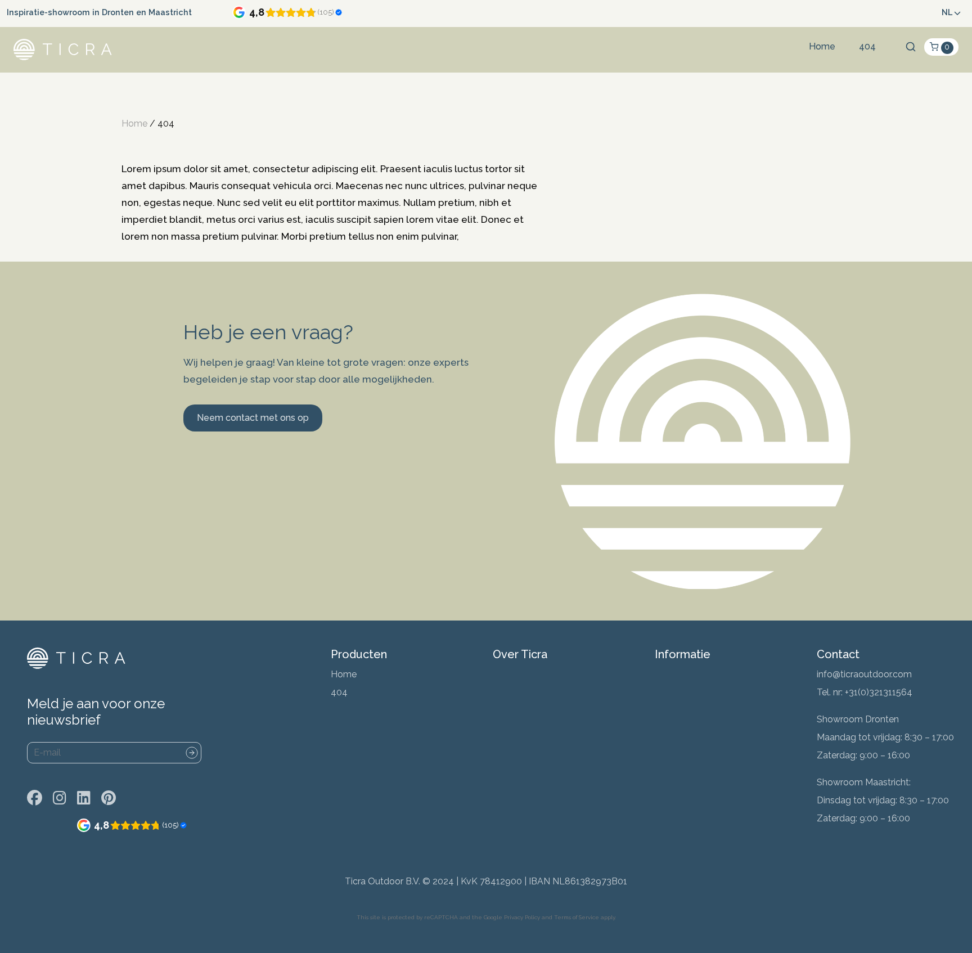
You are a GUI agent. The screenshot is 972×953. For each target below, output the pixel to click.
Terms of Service (576, 917)
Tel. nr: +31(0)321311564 (864, 692)
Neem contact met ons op (253, 417)
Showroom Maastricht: (864, 782)
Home (822, 46)
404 (867, 46)
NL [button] (947, 12)
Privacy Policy (522, 917)
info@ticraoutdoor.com (864, 674)
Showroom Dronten (858, 719)
